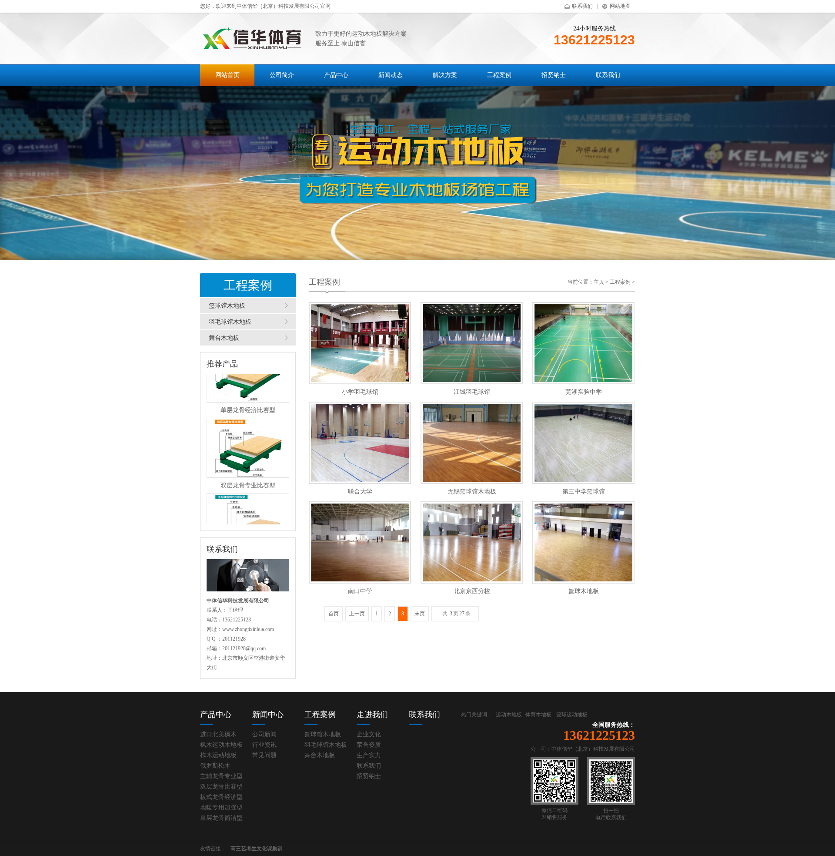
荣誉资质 (369, 745)
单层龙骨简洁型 (221, 818)
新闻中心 (268, 714)
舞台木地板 (224, 338)
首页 (333, 614)
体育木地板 (538, 715)
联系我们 (582, 6)
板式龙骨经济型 (221, 797)
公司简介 (282, 75)
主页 (599, 282)
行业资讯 (264, 745)
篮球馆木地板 (227, 305)
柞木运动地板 (218, 755)
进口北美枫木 (218, 734)
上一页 (357, 614)
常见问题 (264, 755)
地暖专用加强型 (221, 807)
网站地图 (620, 6)
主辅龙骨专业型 (221, 776)
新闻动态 (390, 75)
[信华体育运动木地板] (253, 38)
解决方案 (445, 75)
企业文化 (369, 734)
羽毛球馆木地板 (230, 322)
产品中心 (336, 75)
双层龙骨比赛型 (221, 786)
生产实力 (369, 755)
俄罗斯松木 (215, 765)
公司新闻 (264, 734)
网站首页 (227, 75)
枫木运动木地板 (221, 745)
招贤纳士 (553, 75)
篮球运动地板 (572, 715)
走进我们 (372, 714)
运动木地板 (509, 715)
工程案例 (499, 75)
